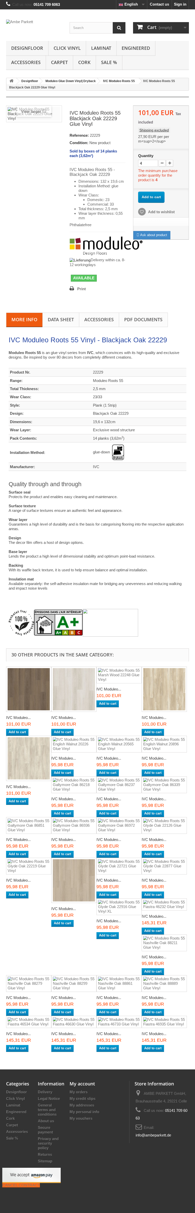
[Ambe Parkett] (34, 27)
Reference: (79, 135)
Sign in (180, 4)
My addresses (82, 1105)
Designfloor (27, 48)
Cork (84, 62)
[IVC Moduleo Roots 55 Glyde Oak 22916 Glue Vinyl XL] (119, 906)
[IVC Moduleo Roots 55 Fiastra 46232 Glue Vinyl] (164, 904)
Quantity (145, 155)
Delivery (45, 1092)
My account (82, 1084)
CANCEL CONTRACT (21, 1185)
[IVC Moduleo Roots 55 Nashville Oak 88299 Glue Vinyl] (73, 983)
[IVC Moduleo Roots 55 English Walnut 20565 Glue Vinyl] (119, 744)
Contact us (159, 4)
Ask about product (153, 235)
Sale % (109, 62)
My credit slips (82, 1098)
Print (81, 289)
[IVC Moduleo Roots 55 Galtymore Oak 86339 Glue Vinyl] (164, 784)
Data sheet (61, 319)
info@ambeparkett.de (153, 1135)
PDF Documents (143, 319)
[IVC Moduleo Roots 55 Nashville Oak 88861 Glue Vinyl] (119, 983)
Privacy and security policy (48, 1143)
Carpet (59, 62)
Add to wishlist (161, 212)
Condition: (79, 143)
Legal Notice (49, 1098)
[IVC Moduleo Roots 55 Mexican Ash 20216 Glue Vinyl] (28, 758)
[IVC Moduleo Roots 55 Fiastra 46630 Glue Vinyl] (73, 1022)
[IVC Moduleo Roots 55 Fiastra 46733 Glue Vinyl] (119, 1022)
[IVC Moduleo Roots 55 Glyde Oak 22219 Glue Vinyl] (28, 866)
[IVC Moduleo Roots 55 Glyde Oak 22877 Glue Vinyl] (28, 689)
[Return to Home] (11, 81)
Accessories (26, 62)
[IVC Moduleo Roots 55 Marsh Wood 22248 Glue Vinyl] (119, 675)
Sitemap (45, 1161)
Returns (45, 1154)
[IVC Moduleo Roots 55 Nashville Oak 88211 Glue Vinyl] (164, 942)
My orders (79, 1092)
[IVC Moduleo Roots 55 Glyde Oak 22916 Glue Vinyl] (73, 689)
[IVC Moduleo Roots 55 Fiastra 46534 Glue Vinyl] (28, 1022)
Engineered (136, 48)
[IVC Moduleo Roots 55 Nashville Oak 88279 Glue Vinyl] (28, 983)
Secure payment (45, 1129)
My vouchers (81, 1118)
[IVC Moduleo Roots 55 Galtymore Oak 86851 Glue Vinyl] (28, 825)
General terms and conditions (47, 1109)
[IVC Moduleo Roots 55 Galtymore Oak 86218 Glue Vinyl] (73, 784)
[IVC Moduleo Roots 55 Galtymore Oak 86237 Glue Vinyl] (119, 784)
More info (24, 319)
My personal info (84, 1112)
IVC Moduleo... (18, 717)
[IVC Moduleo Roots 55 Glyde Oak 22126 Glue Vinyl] (164, 825)
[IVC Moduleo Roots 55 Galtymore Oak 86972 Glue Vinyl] (119, 825)
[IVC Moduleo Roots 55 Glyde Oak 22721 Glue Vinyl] (119, 866)
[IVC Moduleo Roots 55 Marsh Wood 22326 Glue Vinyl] (164, 689)
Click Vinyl (67, 48)
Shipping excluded (154, 130)
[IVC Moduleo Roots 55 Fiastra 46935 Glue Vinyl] (164, 1022)
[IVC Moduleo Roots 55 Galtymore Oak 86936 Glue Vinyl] (73, 825)
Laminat (101, 48)
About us (46, 1121)
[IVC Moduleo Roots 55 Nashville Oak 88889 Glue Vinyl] (164, 983)
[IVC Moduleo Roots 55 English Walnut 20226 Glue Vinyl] (73, 744)
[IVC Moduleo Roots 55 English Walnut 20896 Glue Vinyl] (164, 744)
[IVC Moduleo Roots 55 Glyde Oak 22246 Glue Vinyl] (73, 880)
